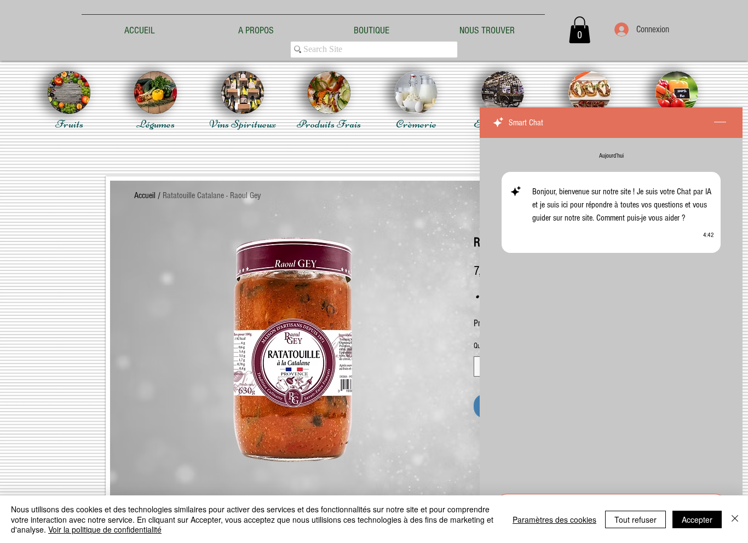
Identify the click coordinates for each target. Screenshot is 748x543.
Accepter (697, 519)
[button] (579, 29)
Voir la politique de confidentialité (105, 529)
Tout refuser (635, 519)
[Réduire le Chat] (720, 122)
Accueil (145, 195)
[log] (611, 312)
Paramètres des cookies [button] (554, 519)
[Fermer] (734, 519)
